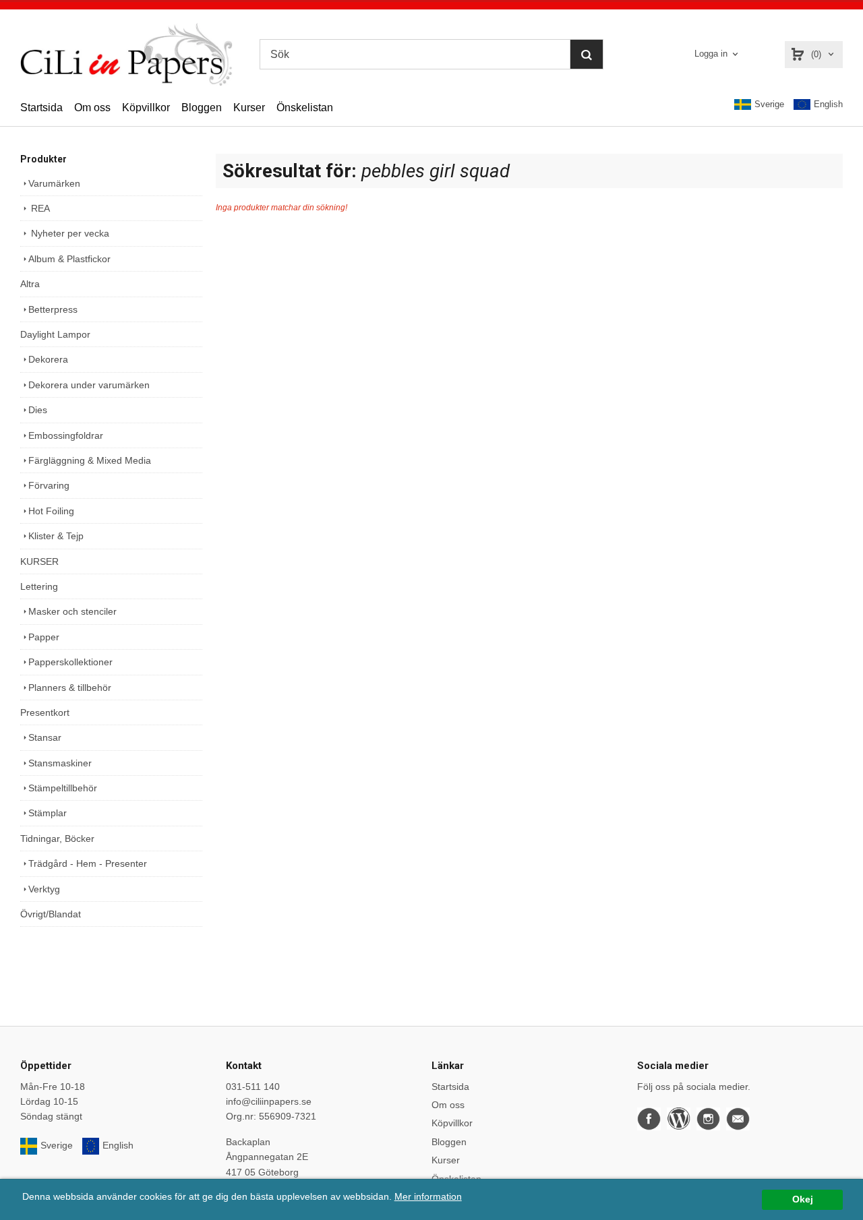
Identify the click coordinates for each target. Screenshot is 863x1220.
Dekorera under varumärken (89, 384)
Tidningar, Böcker (57, 838)
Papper (43, 637)
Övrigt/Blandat (50, 914)
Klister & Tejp (56, 535)
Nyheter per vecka (68, 233)
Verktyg (44, 889)
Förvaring (48, 485)
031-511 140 (253, 1086)
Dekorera (48, 359)
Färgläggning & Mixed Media (89, 460)
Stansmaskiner (60, 763)
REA (39, 208)
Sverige (769, 104)
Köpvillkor (146, 107)
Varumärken (54, 183)
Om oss (92, 107)
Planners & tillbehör (69, 687)
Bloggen (201, 107)
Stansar (44, 737)
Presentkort (44, 712)
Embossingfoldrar (65, 435)
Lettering (39, 586)
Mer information (428, 1197)
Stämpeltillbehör (62, 788)
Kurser (249, 107)
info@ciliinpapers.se (268, 1101)
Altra (30, 283)
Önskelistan (304, 107)
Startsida (41, 107)
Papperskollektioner (70, 662)
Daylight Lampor (55, 334)
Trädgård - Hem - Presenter (87, 863)
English (828, 104)
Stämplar (47, 812)
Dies (37, 409)
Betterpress (53, 309)
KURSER (39, 561)
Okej (802, 1199)
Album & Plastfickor (69, 258)
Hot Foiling (51, 511)
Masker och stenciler (72, 611)
